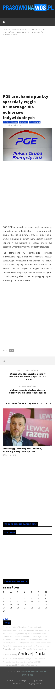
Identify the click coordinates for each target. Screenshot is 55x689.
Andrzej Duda (31, 654)
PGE (11, 350)
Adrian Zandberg (39, 649)
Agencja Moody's (24, 659)
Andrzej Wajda (40, 630)
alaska (23, 637)
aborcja (34, 665)
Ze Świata (18, 684)
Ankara (30, 627)
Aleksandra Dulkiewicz (11, 640)
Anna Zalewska (32, 637)
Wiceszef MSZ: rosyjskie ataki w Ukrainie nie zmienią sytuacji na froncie (27, 375)
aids (15, 665)
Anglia (32, 662)
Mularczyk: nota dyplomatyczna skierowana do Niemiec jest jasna (27, 390)
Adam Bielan (17, 649)
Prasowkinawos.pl (29, 671)
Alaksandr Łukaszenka (29, 640)
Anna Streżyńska (24, 665)
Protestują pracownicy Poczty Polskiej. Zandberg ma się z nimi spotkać (23, 450)
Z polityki (35, 122)
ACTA (30, 649)
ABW (40, 640)
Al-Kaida (14, 659)
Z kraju (23, 122)
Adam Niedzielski (20, 627)
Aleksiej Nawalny (10, 654)
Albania (19, 646)
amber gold (7, 633)
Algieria (12, 643)
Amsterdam (7, 627)
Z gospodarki (18, 30)
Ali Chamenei (15, 637)
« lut (5, 618)
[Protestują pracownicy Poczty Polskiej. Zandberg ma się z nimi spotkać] (27, 427)
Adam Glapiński (40, 643)
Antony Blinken (18, 633)
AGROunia (7, 659)
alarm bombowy (29, 646)
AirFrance (16, 630)
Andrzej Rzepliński (43, 646)
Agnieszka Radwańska (33, 633)
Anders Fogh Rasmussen (24, 643)
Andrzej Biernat (23, 662)
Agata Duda (42, 637)
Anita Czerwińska (27, 630)
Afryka (25, 649)
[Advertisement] (27, 66)
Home (5, 30)
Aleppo (49, 630)
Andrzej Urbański (38, 659)
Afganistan (7, 649)
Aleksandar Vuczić (10, 662)
